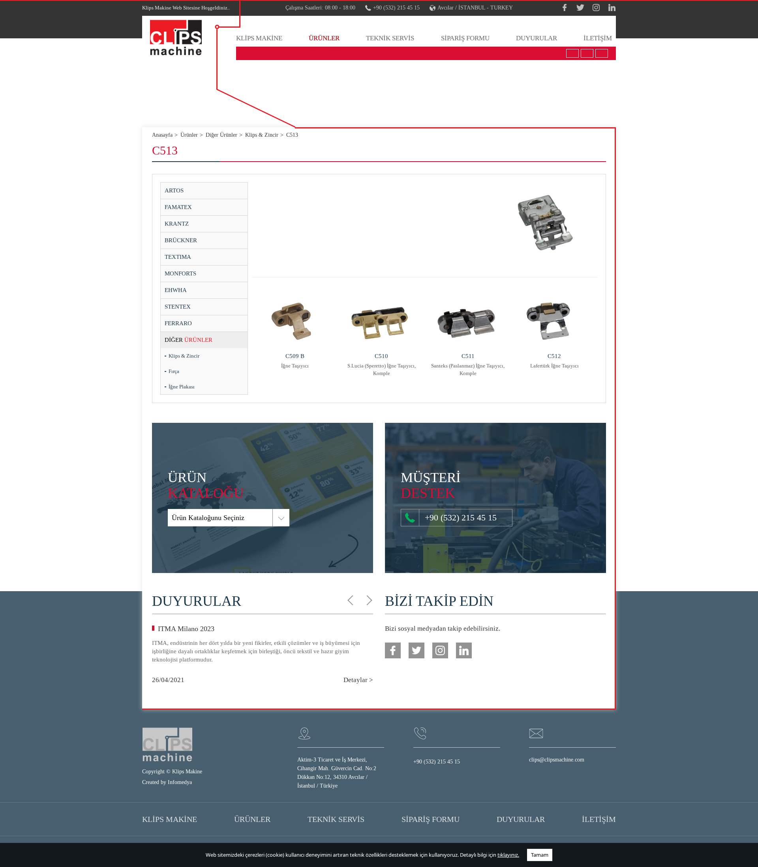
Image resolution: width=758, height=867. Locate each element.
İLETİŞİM (598, 38)
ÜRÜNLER (324, 38)
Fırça (174, 371)
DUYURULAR (536, 38)
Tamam (539, 854)
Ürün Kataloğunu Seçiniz (208, 518)
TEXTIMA (178, 257)
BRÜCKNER (181, 240)
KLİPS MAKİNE (259, 38)
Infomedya (180, 782)
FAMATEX (178, 207)
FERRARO (178, 323)
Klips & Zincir (184, 356)
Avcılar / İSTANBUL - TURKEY (475, 8)
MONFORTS (180, 273)
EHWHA (176, 290)
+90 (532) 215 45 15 (396, 8)
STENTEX (178, 306)
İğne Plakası (182, 387)
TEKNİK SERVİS (390, 38)
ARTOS (174, 190)
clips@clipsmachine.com (556, 760)
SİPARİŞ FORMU (465, 38)
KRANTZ (177, 224)
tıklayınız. (508, 854)
